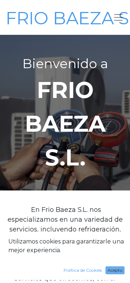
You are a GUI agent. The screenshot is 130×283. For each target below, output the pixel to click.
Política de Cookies (83, 270)
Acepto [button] (115, 270)
